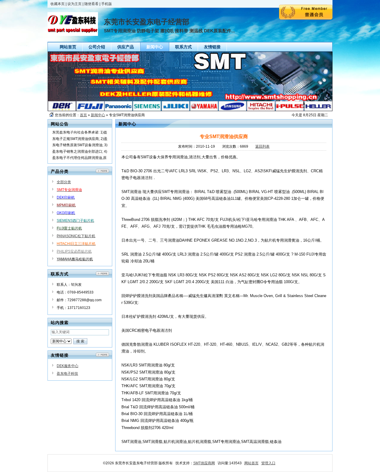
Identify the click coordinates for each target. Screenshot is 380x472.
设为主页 (74, 4)
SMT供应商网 (204, 463)
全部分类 (64, 182)
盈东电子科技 (67, 373)
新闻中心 (98, 115)
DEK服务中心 (67, 366)
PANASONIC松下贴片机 (76, 236)
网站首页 (251, 463)
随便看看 (91, 4)
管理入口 (268, 463)
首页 (83, 115)
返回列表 (262, 146)
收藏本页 (57, 4)
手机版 (106, 4)
